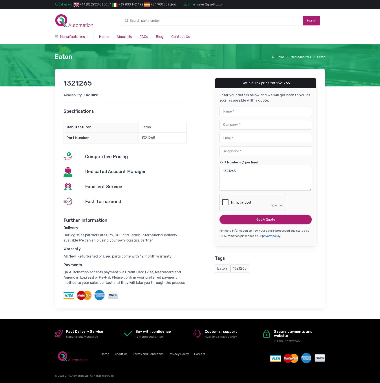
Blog (159, 37)
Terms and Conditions (148, 354)
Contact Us (180, 37)
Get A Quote (265, 220)
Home (104, 37)
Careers (199, 354)
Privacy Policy (179, 354)
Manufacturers (72, 37)
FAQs (144, 37)
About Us (124, 37)
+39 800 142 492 (130, 4)
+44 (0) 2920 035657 (95, 4)
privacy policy (271, 236)
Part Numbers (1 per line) (238, 162)
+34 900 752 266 (163, 4)
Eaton (321, 57)
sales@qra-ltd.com (210, 4)
